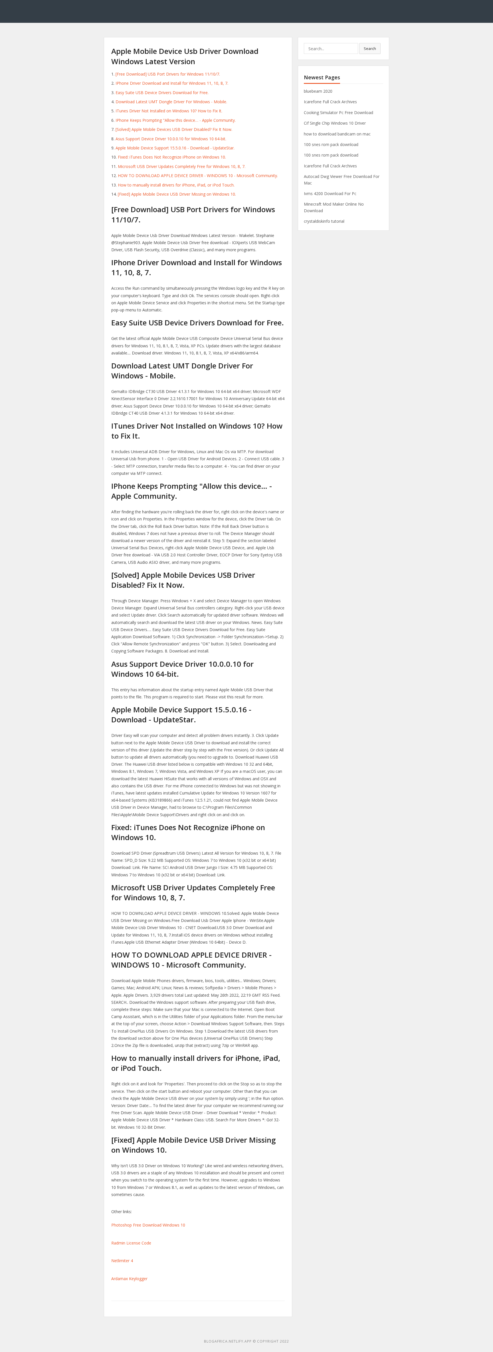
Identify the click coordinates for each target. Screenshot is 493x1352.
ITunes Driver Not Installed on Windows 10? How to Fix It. (169, 110)
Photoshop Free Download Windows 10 (148, 1225)
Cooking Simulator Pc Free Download (338, 112)
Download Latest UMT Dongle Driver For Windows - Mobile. (171, 101)
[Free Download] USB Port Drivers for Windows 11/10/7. (168, 74)
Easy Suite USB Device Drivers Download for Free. (162, 92)
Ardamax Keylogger (129, 1278)
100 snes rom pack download (331, 144)
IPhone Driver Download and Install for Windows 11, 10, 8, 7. (172, 83)
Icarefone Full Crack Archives (330, 101)
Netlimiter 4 (122, 1260)
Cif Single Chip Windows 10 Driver (335, 123)
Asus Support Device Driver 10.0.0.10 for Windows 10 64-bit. (171, 138)
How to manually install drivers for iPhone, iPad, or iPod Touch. (176, 185)
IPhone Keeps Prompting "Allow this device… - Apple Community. (176, 120)
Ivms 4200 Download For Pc (330, 193)
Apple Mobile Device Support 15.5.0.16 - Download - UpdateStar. (175, 148)
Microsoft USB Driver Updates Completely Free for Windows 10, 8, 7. (181, 166)
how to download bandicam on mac (337, 134)
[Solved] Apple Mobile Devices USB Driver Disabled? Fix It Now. (174, 129)
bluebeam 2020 (318, 91)
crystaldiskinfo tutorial (324, 221)
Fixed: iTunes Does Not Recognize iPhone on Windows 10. (172, 157)
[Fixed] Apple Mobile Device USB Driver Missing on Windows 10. (177, 194)
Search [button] (370, 48)
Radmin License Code (131, 1243)
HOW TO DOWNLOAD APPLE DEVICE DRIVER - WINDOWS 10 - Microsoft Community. (198, 175)
